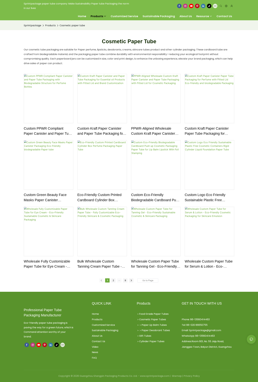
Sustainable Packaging (105, 330)
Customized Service (103, 325)
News (95, 352)
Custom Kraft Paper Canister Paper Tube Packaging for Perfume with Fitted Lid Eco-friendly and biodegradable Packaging (207, 131)
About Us (97, 336)
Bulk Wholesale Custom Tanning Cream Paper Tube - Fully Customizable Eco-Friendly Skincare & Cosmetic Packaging (100, 264)
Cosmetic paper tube (72, 25)
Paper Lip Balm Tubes (154, 325)
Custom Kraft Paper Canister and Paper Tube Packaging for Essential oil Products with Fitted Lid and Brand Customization (102, 131)
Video (95, 347)
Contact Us (98, 341)
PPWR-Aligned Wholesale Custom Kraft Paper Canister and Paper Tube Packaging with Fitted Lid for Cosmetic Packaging (155, 131)
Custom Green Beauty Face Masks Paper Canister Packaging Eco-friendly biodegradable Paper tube (45, 198)
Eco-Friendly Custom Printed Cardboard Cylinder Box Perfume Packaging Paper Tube (101, 198)
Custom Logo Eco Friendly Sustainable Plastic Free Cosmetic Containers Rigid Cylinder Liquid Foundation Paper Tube (205, 198)
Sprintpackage (32, 25)
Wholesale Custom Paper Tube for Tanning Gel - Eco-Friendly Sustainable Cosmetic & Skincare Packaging (155, 264)
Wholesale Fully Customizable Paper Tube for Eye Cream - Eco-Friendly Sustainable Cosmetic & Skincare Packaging (48, 264)
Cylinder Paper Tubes (151, 341)
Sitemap (176, 376)
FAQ (94, 357)
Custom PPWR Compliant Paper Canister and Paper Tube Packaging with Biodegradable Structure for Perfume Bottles (48, 131)
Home (95, 314)
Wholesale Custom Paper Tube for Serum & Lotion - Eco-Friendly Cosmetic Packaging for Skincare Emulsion (209, 264)
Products (50, 25)
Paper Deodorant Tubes (156, 330)
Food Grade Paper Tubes (154, 314)
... (119, 280)
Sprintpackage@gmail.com (205, 330)
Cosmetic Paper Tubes (152, 319)
